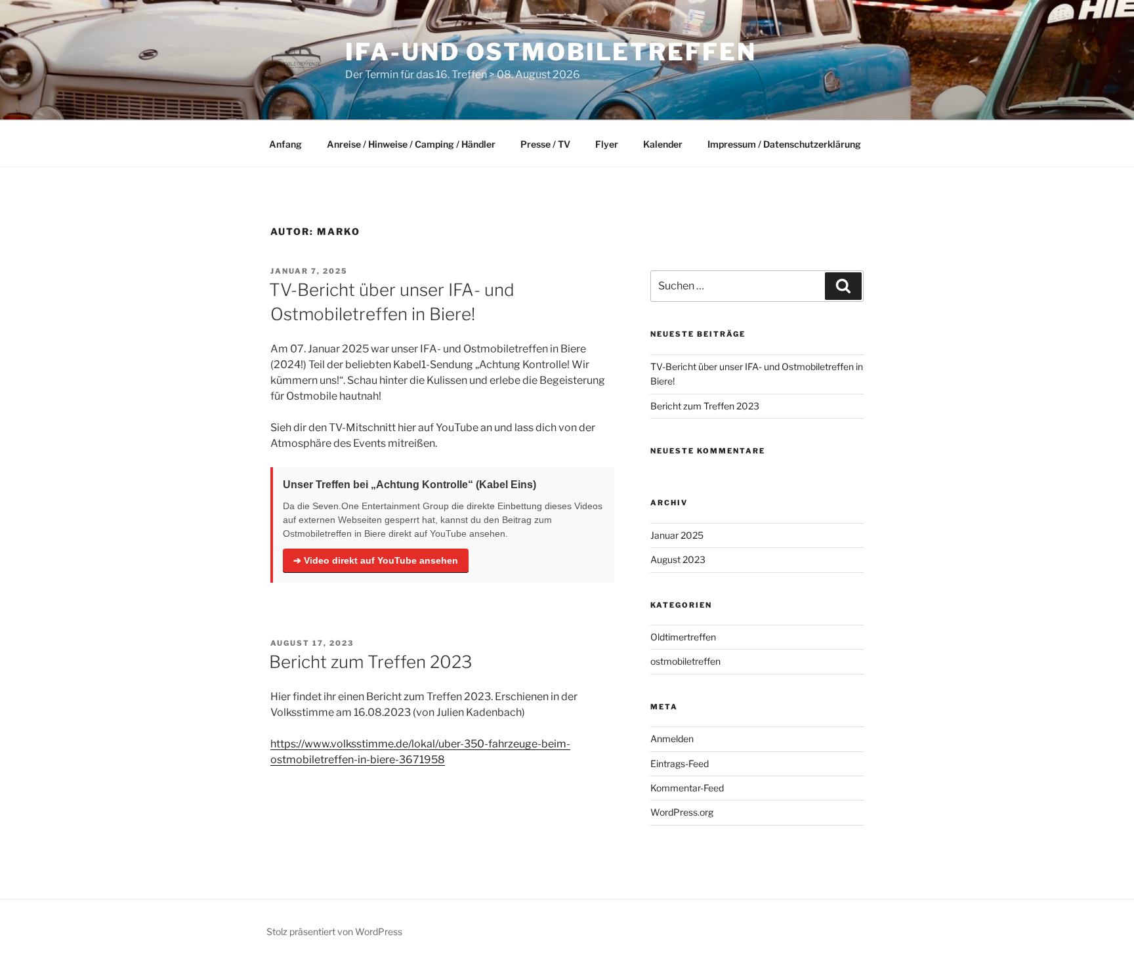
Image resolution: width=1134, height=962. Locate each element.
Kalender (662, 144)
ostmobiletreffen (685, 661)
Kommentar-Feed (687, 787)
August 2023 (677, 559)
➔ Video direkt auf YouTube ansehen (375, 560)
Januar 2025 (677, 535)
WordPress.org (681, 812)
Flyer (606, 144)
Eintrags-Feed (679, 763)
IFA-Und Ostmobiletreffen (550, 51)
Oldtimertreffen (683, 636)
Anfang (285, 144)
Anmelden (672, 738)
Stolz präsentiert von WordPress (334, 931)
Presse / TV (545, 144)
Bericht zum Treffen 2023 (370, 662)
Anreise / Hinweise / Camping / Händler (411, 144)
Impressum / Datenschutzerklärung (784, 144)
